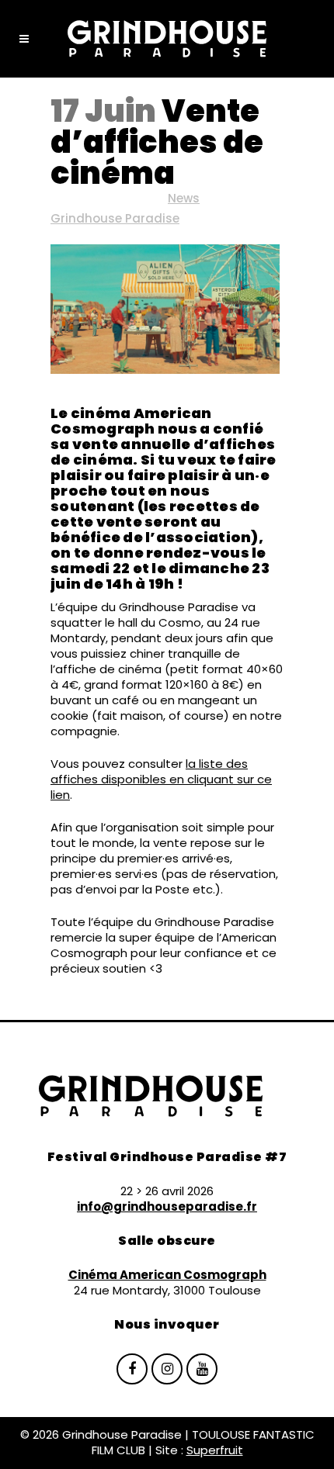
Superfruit (214, 1450)
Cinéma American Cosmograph (167, 1275)
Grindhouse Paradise (114, 218)
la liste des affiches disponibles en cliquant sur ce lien (161, 779)
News (184, 198)
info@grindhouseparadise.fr (167, 1206)
